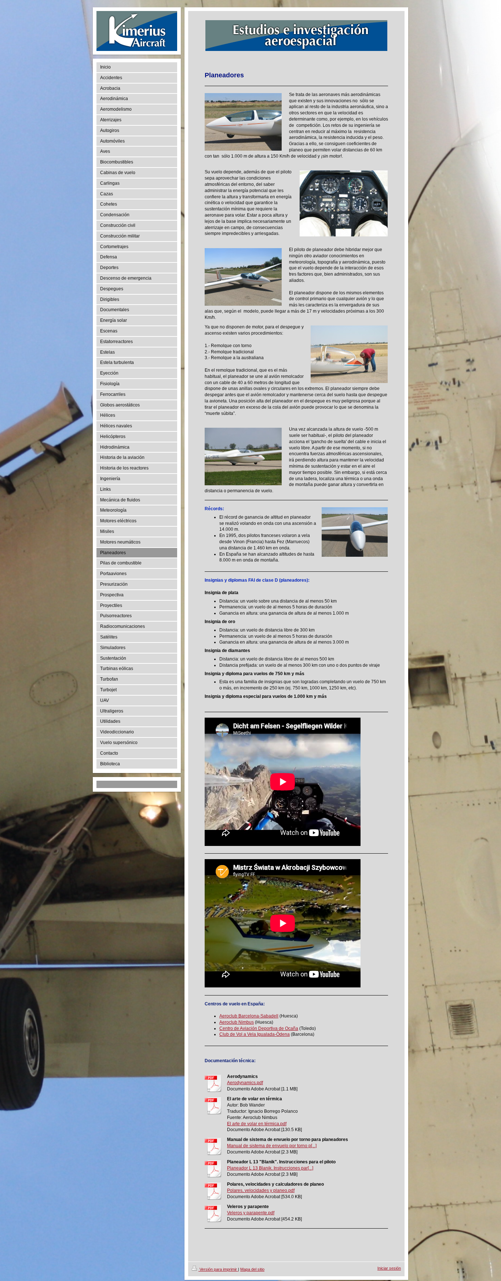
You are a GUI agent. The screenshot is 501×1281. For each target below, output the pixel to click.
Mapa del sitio (252, 1269)
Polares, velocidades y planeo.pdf (261, 1190)
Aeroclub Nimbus (236, 1022)
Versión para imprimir (218, 1269)
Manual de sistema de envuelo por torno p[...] (272, 1145)
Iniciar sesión (389, 1268)
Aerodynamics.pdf (245, 1082)
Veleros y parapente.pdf (250, 1212)
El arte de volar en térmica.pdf (256, 1123)
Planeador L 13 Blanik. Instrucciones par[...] (270, 1168)
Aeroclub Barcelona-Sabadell (248, 1016)
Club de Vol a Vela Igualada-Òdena (254, 1034)
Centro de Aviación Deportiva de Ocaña (258, 1028)
